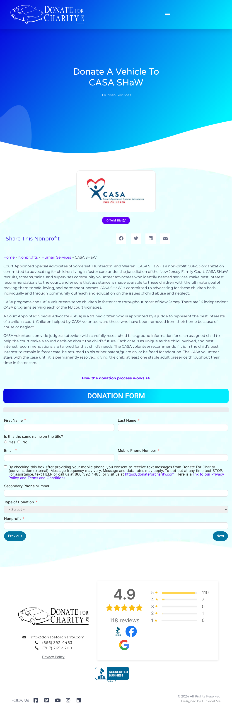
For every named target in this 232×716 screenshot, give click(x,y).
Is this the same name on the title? (33, 436)
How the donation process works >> (116, 378)
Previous (15, 536)
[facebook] (37, 700)
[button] (167, 14)
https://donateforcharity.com (149, 474)
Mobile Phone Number (137, 450)
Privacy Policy (53, 657)
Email (8, 450)
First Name (13, 420)
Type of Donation (19, 502)
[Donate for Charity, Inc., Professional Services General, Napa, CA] (112, 675)
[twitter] (48, 700)
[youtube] (59, 700)
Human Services (116, 95)
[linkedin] (80, 700)
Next (220, 536)
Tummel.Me (211, 701)
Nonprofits (28, 257)
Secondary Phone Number (26, 486)
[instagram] (69, 700)
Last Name (127, 420)
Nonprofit (12, 518)
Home (9, 257)
